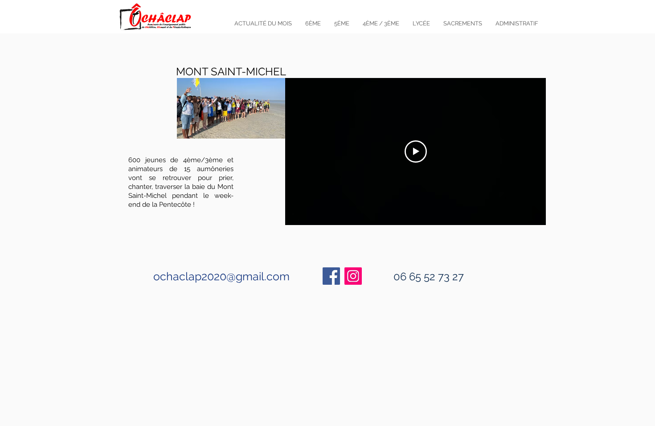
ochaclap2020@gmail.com (221, 276)
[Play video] (416, 151)
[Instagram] (353, 276)
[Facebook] (331, 276)
